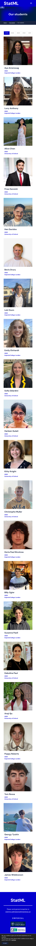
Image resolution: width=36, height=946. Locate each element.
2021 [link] (29, 33)
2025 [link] (6, 33)
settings (14, 940)
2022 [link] (24, 33)
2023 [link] (18, 33)
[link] (11, 3)
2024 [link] (12, 33)
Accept (5, 943)
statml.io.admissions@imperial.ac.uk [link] (18, 912)
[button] (31, 4)
